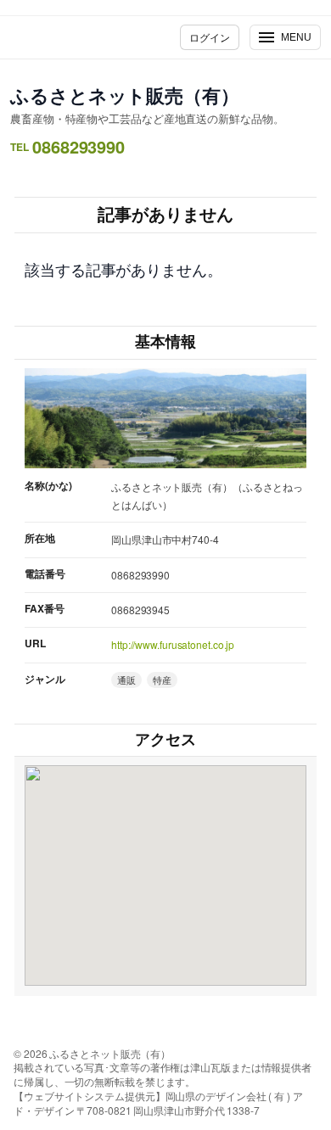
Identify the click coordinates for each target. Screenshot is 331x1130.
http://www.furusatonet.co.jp (172, 644)
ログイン (209, 37)
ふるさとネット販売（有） (124, 95)
